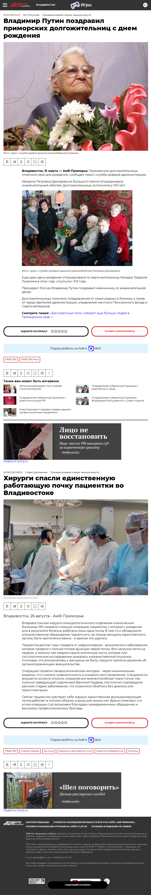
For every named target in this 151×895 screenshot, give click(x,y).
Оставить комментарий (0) (120, 331)
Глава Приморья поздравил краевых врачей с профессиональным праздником (45, 411)
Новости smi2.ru (15, 461)
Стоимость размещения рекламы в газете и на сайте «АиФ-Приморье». (94, 822)
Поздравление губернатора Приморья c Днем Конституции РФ (42, 399)
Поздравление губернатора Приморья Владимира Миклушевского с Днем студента (118, 399)
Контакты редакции (37, 822)
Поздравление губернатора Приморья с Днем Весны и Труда (115, 387)
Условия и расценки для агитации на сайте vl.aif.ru (56, 826)
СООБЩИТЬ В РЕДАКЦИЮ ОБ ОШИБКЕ (111, 826)
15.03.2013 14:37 (11, 15)
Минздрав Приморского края (20, 597)
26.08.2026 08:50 (12, 472)
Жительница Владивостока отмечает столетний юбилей (40, 387)
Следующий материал (78, 885)
